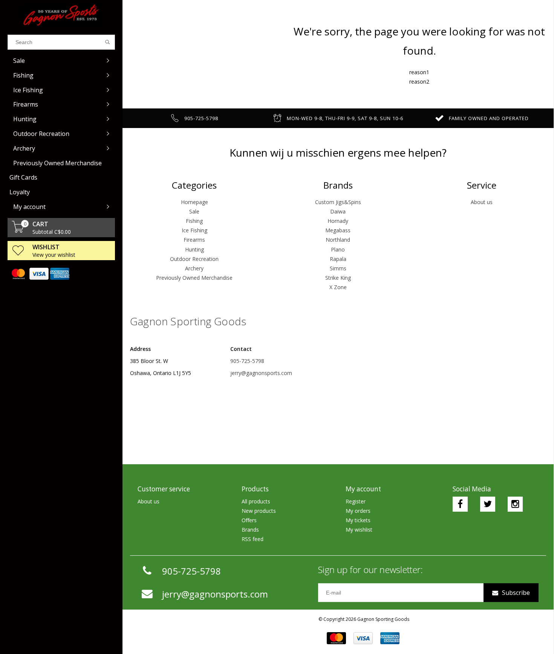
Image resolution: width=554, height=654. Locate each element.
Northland (338, 239)
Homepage (194, 202)
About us (482, 202)
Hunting (194, 249)
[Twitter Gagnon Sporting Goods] (487, 504)
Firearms (194, 239)
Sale (194, 211)
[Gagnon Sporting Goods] (61, 15)
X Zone (338, 287)
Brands (250, 529)
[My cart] (18, 230)
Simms (338, 268)
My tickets (358, 520)
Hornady (338, 220)
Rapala (338, 258)
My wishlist (359, 529)
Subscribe (516, 592)
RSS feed (252, 539)
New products (259, 510)
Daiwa (338, 211)
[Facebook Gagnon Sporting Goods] (460, 504)
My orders (358, 510)
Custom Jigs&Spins (338, 202)
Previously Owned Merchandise (194, 277)
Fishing (194, 220)
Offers (249, 520)
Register (356, 501)
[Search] (107, 42)
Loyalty (19, 192)
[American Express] (59, 274)
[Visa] (38, 274)
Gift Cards (23, 177)
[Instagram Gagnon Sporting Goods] (515, 504)
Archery (194, 268)
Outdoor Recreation (194, 258)
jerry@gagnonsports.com (261, 373)
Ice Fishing (194, 230)
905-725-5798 (247, 360)
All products (256, 501)
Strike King (338, 277)
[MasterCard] (18, 274)
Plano (338, 249)
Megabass (337, 230)
